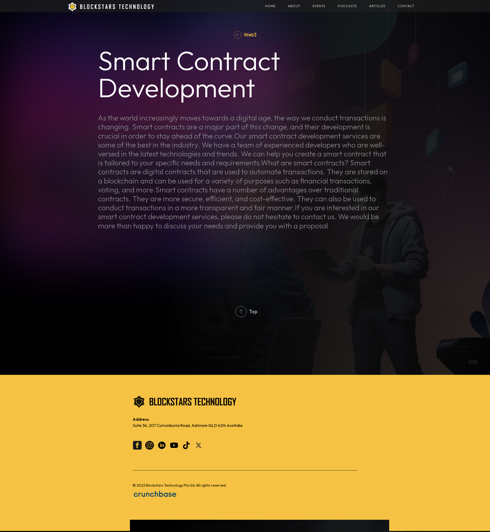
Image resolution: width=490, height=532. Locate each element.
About (294, 6)
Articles (377, 6)
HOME (270, 6)
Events (319, 6)
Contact (406, 6)
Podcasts (347, 6)
